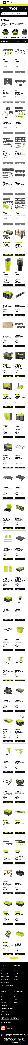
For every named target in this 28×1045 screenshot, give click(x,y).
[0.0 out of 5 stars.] (5, 341)
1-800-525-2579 (20, 1038)
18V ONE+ (3, 994)
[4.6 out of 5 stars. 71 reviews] (5, 858)
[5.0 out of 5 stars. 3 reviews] (17, 341)
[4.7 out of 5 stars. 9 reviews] (17, 767)
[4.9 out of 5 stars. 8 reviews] (5, 706)
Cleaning (16, 976)
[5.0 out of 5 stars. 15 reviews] (5, 310)
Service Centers (4, 979)
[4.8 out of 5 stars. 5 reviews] (5, 797)
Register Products (5, 982)
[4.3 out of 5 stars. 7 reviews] (17, 493)
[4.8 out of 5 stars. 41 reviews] (5, 949)
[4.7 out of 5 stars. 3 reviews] (5, 493)
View (26, 2)
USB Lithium (3, 1002)
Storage (16, 979)
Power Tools (17, 968)
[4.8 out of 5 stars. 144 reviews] (17, 858)
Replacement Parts (5, 973)
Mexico (15, 1002)
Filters (20, 41)
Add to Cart (8, 254)
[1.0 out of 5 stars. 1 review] (5, 645)
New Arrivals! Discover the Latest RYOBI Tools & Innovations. (14, 5)
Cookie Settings (14, 1042)
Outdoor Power (17, 970)
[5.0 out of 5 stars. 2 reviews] (5, 371)
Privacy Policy (20, 1039)
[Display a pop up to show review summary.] (20, 737)
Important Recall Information (7, 985)
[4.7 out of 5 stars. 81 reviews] (5, 919)
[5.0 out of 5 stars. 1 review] (17, 432)
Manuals (3, 968)
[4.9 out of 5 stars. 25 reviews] (17, 584)
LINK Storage (4, 1005)
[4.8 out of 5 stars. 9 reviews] (17, 949)
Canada (16, 996)
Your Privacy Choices (18, 1040)
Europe (15, 999)
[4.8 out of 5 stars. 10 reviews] (5, 280)
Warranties (3, 970)
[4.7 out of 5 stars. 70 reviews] (5, 736)
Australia (16, 994)
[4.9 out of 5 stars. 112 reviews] (17, 919)
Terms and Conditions (11, 1039)
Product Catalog (4, 1011)
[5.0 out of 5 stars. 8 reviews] (17, 310)
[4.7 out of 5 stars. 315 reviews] (17, 736)
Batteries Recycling (5, 976)
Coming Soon (8, 72)
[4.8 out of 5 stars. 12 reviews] (17, 645)
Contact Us (3, 988)
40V (2, 996)
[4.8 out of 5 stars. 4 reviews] (5, 767)
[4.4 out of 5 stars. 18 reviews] (5, 432)
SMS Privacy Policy (8, 1040)
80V (2, 999)
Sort (26, 41)
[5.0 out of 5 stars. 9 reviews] (17, 280)
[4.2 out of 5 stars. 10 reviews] (17, 706)
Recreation (16, 973)
